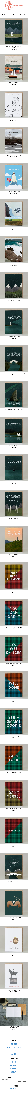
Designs (13, 1054)
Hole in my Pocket (14, 1069)
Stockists (14, 1051)
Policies (14, 1044)
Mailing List (14, 1065)
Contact (13, 1072)
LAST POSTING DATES (14, 1047)
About (14, 1062)
